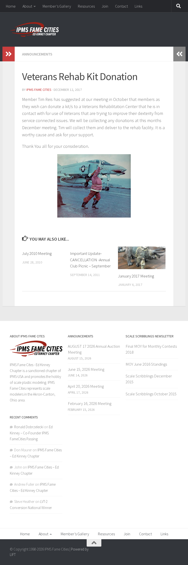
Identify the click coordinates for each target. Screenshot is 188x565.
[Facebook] (174, 551)
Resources (86, 6)
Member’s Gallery (57, 6)
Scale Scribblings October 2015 (151, 394)
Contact (121, 6)
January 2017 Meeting (136, 276)
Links (138, 6)
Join (105, 6)
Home (11, 6)
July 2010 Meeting (37, 253)
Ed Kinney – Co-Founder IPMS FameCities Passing (31, 433)
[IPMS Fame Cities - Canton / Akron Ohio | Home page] (34, 29)
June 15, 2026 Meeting (86, 369)
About (27, 6)
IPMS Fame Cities (38, 89)
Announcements (37, 54)
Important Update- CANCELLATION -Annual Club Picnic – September (90, 260)
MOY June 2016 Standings (146, 364)
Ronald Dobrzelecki (28, 427)
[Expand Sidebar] (8, 54)
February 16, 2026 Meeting (89, 403)
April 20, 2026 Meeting (86, 386)
